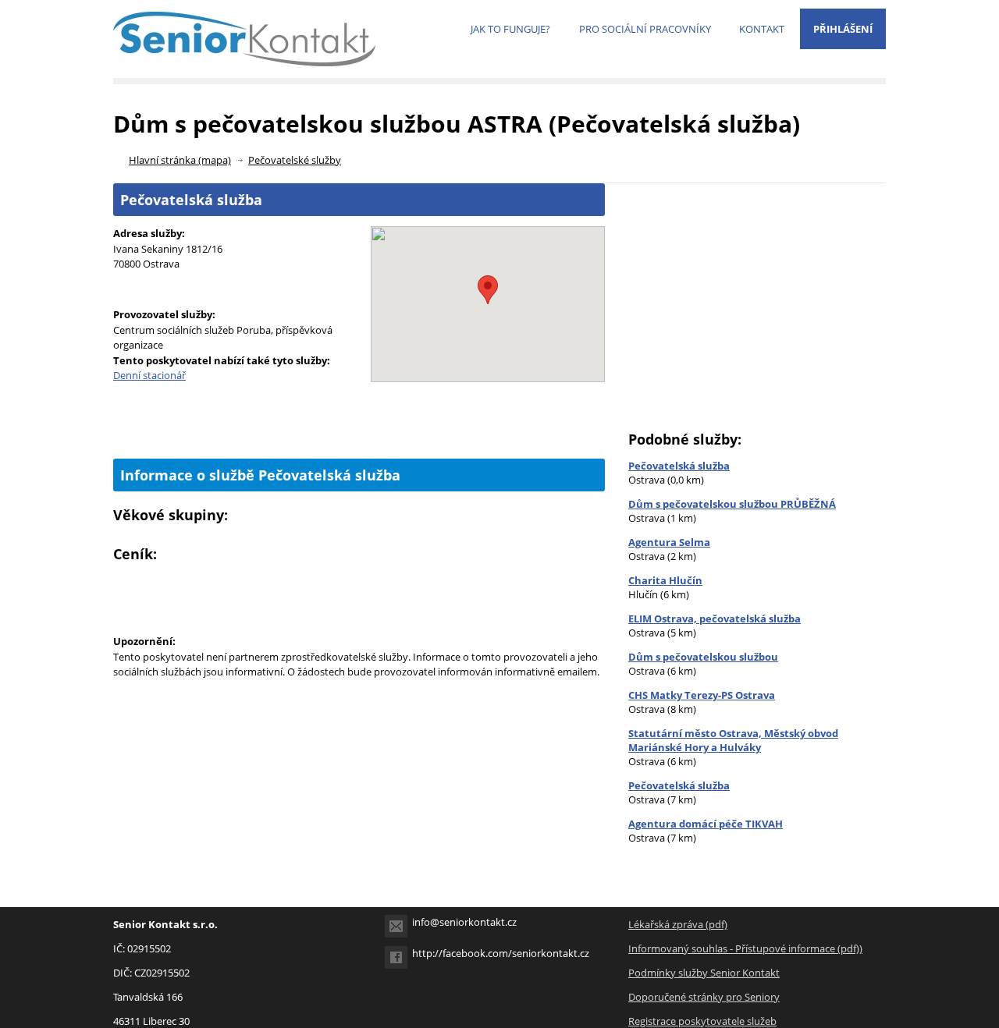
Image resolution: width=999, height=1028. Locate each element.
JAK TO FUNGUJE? (510, 29)
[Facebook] (396, 957)
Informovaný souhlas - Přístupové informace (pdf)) (745, 948)
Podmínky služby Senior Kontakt (704, 973)
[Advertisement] (359, 432)
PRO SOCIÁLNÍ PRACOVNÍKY (645, 29)
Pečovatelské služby (294, 160)
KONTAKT (761, 29)
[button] (488, 289)
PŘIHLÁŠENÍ (843, 29)
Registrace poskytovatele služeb (702, 1021)
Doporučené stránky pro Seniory (704, 997)
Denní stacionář (149, 375)
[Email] (396, 926)
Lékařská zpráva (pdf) (677, 924)
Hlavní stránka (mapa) (180, 160)
